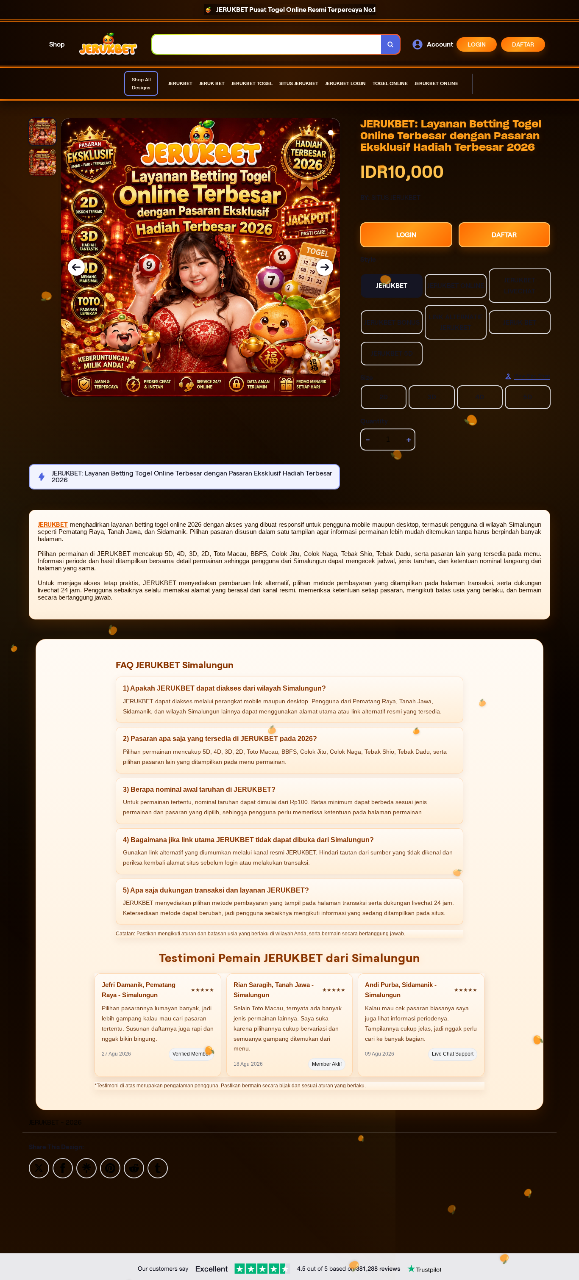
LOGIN (477, 44)
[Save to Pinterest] (110, 1167)
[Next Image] (324, 267)
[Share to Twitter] (39, 1167)
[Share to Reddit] (134, 1167)
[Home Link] (108, 44)
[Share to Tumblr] (158, 1167)
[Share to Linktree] (86, 1167)
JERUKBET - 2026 (55, 1122)
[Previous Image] (76, 267)
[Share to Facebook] (63, 1167)
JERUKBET (53, 524)
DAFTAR (523, 44)
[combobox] (266, 44)
